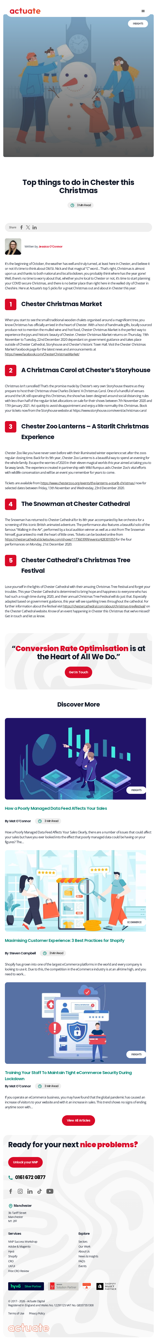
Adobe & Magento (19, 1246)
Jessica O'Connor (50, 246)
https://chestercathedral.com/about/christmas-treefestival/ (104, 606)
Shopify (12, 1256)
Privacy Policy (37, 1313)
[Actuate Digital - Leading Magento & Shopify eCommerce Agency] (25, 11)
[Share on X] (28, 227)
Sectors (82, 1241)
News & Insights (88, 1256)
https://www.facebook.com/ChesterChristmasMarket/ (42, 354)
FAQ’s (81, 1261)
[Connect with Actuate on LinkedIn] (30, 1191)
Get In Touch (78, 672)
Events (82, 1266)
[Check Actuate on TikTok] (39, 1191)
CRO (11, 1261)
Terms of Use (16, 1313)
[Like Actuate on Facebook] (10, 1191)
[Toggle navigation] (143, 11)
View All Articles (78, 1120)
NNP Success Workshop (22, 1241)
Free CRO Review (18, 1271)
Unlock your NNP (25, 1162)
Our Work (84, 1246)
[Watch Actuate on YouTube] (49, 1191)
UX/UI (11, 1266)
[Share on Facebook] (21, 227)
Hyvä (11, 1251)
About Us (84, 1251)
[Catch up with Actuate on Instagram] (20, 1191)
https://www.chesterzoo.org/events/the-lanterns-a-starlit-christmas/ (87, 483)
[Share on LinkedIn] (35, 227)
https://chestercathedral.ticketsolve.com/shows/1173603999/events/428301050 (60, 539)
